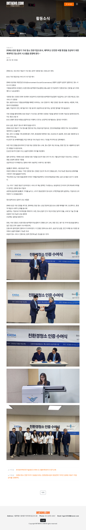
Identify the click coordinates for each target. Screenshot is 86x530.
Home (12, 34)
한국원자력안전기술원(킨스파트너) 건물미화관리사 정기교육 (36, 470)
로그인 (70, 4)
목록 (43, 493)
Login (43, 520)
